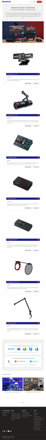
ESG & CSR (4, 415)
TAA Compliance (37, 422)
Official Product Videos (15, 416)
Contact (39, 1)
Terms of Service (37, 427)
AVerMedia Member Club (39, 418)
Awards (12, 419)
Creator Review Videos (15, 415)
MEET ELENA (36, 428)
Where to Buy (25, 416)
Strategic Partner (37, 421)
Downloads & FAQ (25, 412)
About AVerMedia (5, 412)
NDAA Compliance (37, 424)
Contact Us (4, 413)
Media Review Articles (15, 413)
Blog (35, 412)
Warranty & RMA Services (27, 415)
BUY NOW (36, 83)
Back (23, 402)
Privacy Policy (36, 425)
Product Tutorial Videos (16, 418)
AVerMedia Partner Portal (39, 419)
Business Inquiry (37, 416)
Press (12, 412)
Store (35, 415)
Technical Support (25, 413)
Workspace (36, 413)
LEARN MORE (28, 83)
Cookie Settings (37, 429)
